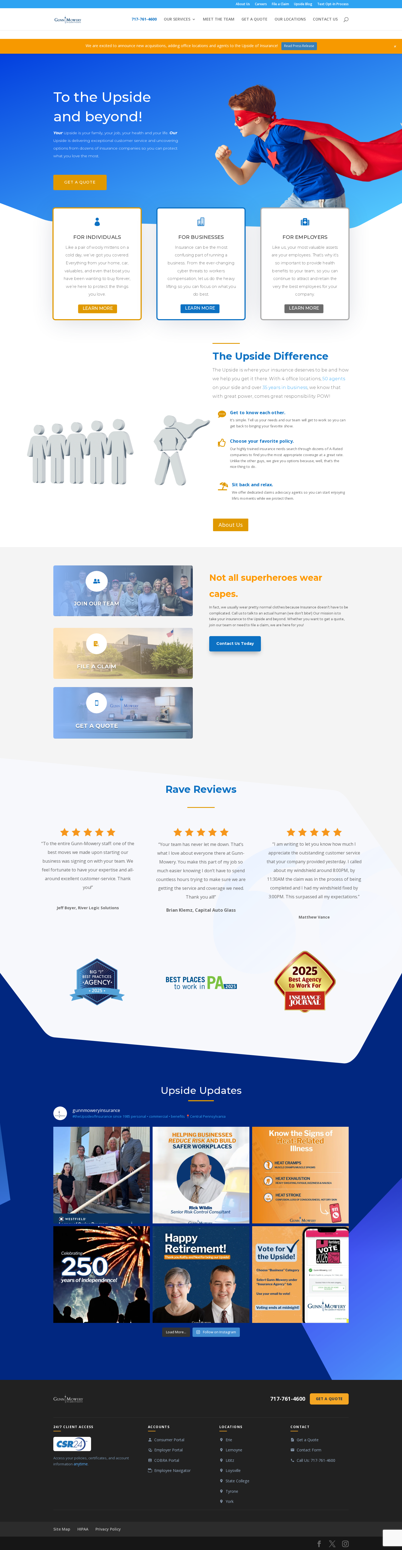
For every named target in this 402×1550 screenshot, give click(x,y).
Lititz (230, 1460)
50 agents (333, 378)
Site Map (61, 1529)
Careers (261, 4)
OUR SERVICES (177, 19)
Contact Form (309, 1449)
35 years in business (285, 387)
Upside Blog (303, 4)
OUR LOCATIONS (290, 19)
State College (237, 1480)
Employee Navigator (172, 1470)
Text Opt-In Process (333, 4)
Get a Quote (329, 1398)
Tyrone (232, 1491)
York (230, 1501)
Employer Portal (168, 1449)
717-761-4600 (144, 19)
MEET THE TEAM (218, 19)
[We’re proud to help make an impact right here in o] (101, 1175)
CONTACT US (325, 19)
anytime (81, 1463)
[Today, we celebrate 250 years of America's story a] (101, 1274)
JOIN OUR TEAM (96, 603)
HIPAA (82, 1529)
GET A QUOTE (254, 19)
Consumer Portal (169, 1439)
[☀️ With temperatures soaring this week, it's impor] (300, 1175)
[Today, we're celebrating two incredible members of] (201, 1274)
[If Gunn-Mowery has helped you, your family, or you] (300, 1274)
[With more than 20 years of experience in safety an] (201, 1175)
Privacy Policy (108, 1529)
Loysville (233, 1470)
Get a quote (80, 182)
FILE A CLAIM (96, 666)
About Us (243, 4)
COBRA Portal (166, 1460)
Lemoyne (234, 1449)
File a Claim (280, 4)
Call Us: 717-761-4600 (316, 1460)
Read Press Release (299, 46)
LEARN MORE (98, 308)
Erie (229, 1439)
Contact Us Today (235, 643)
